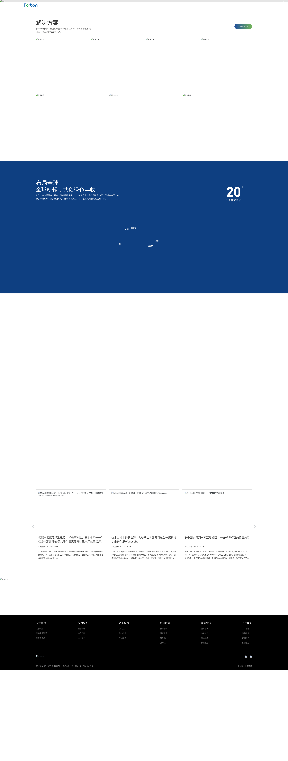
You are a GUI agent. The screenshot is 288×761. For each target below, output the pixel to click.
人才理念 (245, 628)
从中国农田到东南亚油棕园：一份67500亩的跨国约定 (217, 537)
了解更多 (241, 26)
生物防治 (122, 638)
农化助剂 (122, 628)
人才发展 (227, 5)
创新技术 (163, 638)
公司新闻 (204, 628)
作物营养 (122, 633)
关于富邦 (147, 5)
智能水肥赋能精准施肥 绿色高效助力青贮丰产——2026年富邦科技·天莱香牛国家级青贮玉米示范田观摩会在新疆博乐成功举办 (70, 541)
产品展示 (179, 5)
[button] (33, 526)
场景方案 (81, 633)
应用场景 (163, 5)
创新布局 (163, 633)
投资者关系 (40, 638)
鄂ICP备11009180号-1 (84, 666)
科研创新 (195, 5)
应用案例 (81, 638)
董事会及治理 (41, 633)
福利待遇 (245, 638)
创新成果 (163, 643)
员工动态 (204, 638)
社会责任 (81, 628)
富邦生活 (245, 633)
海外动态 (204, 633)
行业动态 (204, 643)
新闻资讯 (211, 5)
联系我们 (252, 5)
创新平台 (163, 628)
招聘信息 (245, 643)
